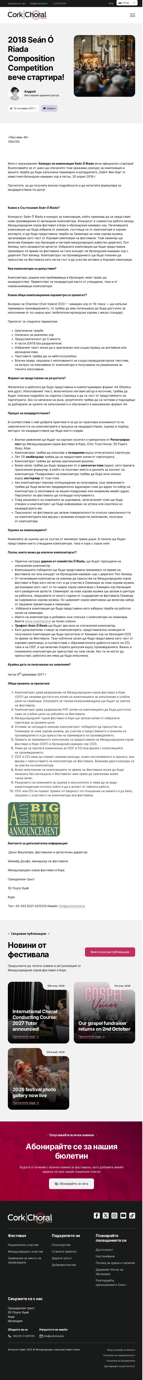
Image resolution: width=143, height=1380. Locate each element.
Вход (111, 3)
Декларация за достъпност (119, 1366)
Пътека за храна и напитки (115, 1263)
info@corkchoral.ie (38, 3)
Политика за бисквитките (121, 1360)
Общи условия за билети (121, 1349)
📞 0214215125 (59, 3)
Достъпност (104, 1250)
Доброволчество (64, 1265)
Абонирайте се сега (73, 1183)
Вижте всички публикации (110, 952)
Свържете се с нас (16, 3)
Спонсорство (61, 1245)
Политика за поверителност (119, 1355)
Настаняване (105, 1256)
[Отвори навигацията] (132, 15)
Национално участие (23, 1245)
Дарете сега (61, 1258)
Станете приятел (64, 1251)
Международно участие (25, 1251)
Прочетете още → (26, 1036)
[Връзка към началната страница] (27, 15)
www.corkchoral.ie (38, 621)
